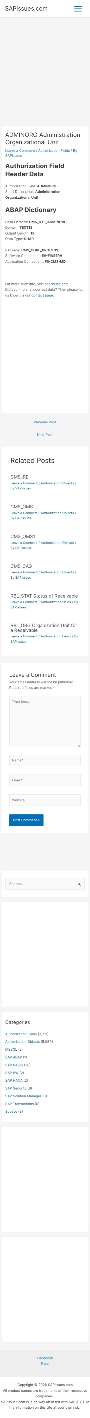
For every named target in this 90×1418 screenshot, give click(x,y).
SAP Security (15, 1088)
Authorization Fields (54, 151)
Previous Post (45, 422)
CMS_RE (19, 477)
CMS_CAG (21, 566)
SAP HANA (13, 1080)
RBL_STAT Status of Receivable (44, 596)
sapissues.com (56, 284)
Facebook (45, 1358)
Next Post (45, 435)
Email (45, 1364)
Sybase (11, 1111)
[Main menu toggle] (78, 9)
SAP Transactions (19, 1104)
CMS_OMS (21, 506)
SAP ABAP (13, 1057)
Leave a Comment (20, 151)
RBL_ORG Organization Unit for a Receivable (43, 628)
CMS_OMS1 (22, 536)
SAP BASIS (14, 1065)
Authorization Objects (57, 483)
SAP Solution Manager (23, 1096)
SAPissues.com (26, 8)
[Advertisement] (45, 79)
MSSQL (11, 1049)
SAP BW (11, 1073)
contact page (42, 295)
